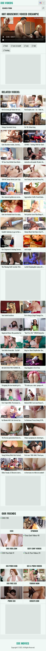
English (42, 2)
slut (35, 45)
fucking (7, 50)
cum (27, 45)
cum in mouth (17, 45)
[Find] (43, 8)
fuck (6, 45)
